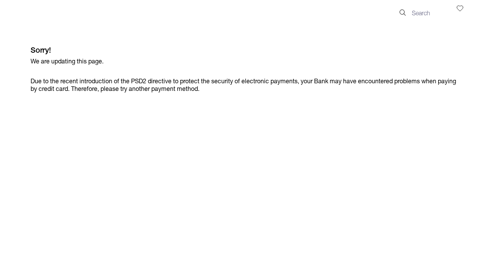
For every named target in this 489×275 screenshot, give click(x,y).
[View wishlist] (460, 8)
